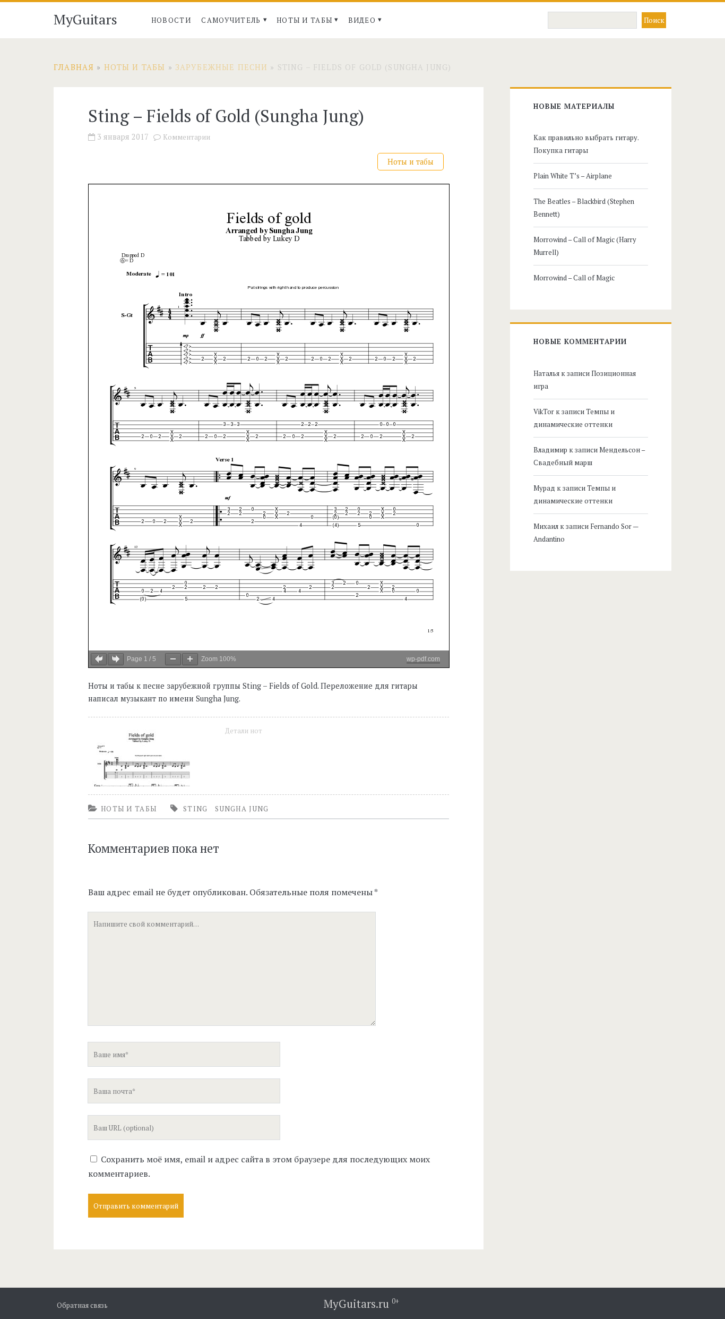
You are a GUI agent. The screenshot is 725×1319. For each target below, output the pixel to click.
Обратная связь (82, 1305)
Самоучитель (231, 20)
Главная (74, 67)
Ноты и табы (304, 20)
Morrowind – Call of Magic (574, 277)
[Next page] (116, 659)
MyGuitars (85, 19)
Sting (195, 808)
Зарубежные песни (221, 67)
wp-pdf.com (423, 659)
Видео (362, 20)
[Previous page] (99, 659)
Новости (171, 20)
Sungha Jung (242, 808)
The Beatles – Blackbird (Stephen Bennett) (583, 207)
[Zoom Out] (173, 659)
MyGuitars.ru (361, 1303)
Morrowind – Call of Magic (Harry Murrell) (584, 246)
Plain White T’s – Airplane (572, 176)
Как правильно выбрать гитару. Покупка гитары (585, 144)
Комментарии (186, 137)
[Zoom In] (190, 659)
